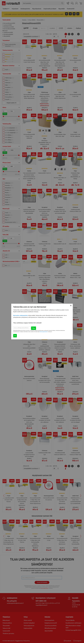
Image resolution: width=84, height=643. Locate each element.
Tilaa (33, 328)
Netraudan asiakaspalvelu (20, 315)
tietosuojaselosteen (43, 331)
